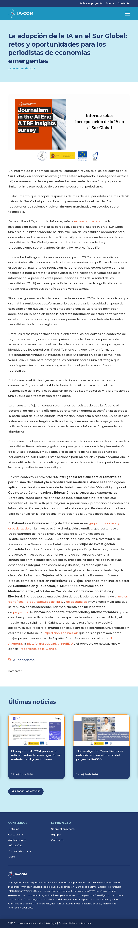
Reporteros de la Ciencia (38, 648)
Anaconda (86, 923)
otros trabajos (76, 601)
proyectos (20, 612)
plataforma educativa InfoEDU (50, 643)
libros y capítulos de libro (43, 601)
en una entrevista (87, 221)
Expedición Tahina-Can (60, 633)
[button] (127, 13)
